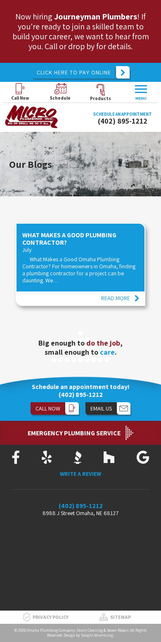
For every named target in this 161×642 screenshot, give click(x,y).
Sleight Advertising (97, 635)
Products (100, 98)
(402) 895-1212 (122, 121)
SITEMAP (120, 617)
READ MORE (115, 298)
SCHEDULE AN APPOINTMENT (122, 114)
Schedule (60, 98)
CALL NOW (48, 408)
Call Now (20, 98)
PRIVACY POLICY (51, 617)
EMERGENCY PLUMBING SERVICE (74, 433)
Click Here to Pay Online (74, 72)
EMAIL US (101, 408)
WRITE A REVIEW (80, 473)
